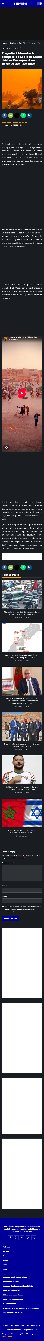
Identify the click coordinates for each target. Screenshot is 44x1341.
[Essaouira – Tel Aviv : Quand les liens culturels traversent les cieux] (22, 813)
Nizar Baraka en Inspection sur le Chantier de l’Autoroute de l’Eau (22, 745)
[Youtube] (16, 1237)
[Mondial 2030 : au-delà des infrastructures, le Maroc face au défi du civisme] (22, 594)
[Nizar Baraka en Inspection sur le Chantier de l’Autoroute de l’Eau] (22, 726)
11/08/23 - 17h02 (23, 706)
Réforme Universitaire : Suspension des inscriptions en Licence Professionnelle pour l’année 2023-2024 (22, 701)
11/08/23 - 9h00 (23, 836)
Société (17, 48)
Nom (4, 885)
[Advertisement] (22, 556)
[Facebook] (10, 1237)
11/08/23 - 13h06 (23, 749)
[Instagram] (22, 1237)
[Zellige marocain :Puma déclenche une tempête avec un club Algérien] (22, 769)
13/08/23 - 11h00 (23, 661)
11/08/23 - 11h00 (23, 792)
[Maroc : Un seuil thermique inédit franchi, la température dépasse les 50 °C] (22, 637)
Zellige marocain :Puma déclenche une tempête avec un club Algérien (22, 788)
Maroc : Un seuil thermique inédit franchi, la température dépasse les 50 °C (22, 656)
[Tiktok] (28, 1237)
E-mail (5, 896)
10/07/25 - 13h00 (23, 617)
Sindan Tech (7, 1336)
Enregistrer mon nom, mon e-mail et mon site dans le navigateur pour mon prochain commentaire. (23, 909)
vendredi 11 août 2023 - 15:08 (12, 125)
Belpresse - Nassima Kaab (14, 122)
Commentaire (8, 863)
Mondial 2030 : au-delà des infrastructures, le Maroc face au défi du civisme (22, 613)
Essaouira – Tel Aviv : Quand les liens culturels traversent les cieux (22, 831)
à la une (7, 48)
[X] (33, 1237)
